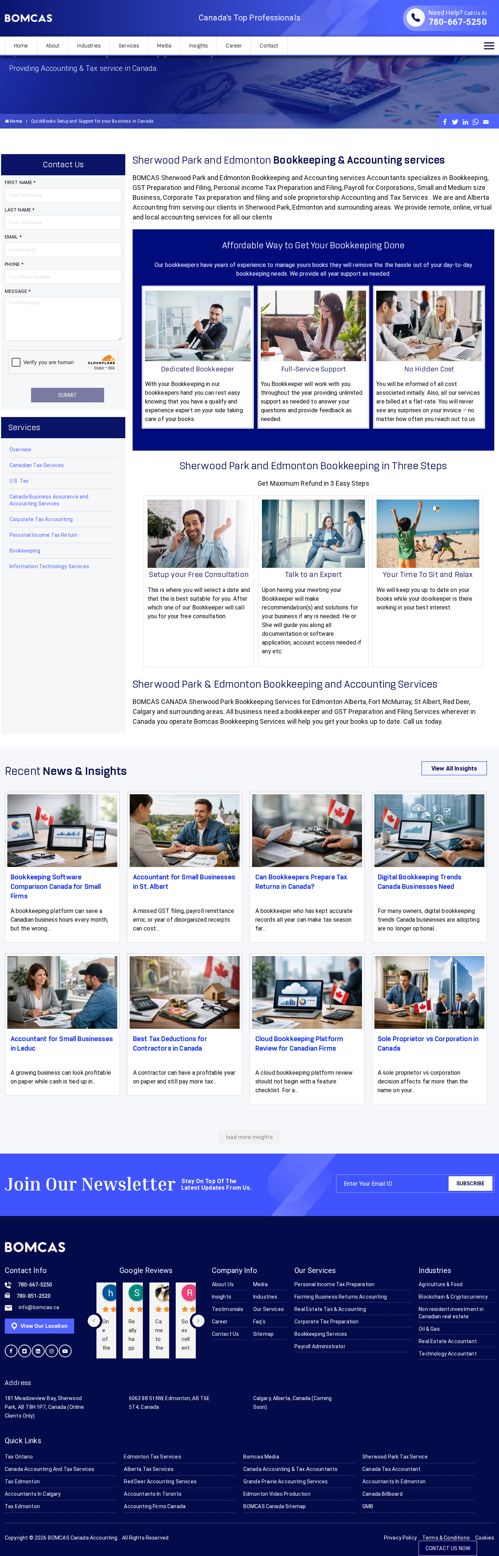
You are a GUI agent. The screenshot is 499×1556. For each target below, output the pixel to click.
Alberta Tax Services (149, 1469)
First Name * (20, 182)
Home (21, 46)
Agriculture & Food (440, 1284)
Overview (20, 449)
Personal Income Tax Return (43, 535)
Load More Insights (249, 1137)
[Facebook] (445, 121)
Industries (89, 46)
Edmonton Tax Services (152, 1457)
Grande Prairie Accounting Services (285, 1481)
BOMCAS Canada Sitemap (274, 1506)
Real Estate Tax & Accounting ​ (330, 1309)
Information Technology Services (49, 566)
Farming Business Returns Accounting (340, 1297)
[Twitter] (455, 121)
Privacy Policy (400, 1538)
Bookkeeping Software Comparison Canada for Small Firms (56, 887)
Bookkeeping (24, 551)
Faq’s (259, 1321)
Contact (269, 46)
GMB (367, 1506)
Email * (13, 237)
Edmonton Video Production (277, 1494)
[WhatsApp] (476, 121)
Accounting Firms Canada (155, 1506)
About (53, 46)
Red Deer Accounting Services (160, 1481)
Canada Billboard (382, 1494)
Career (234, 46)
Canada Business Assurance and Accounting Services (49, 500)
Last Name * (19, 210)
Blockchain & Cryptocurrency (453, 1297)
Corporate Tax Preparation (326, 1321)
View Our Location (43, 1326)
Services (129, 46)
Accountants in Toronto (153, 1494)
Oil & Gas (429, 1329)
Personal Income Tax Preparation (334, 1284)
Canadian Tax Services (36, 465)
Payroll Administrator (319, 1346)
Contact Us (225, 1334)
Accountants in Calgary (33, 1494)
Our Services (268, 1309)
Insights (198, 46)
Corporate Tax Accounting (41, 519)
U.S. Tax (18, 481)
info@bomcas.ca (39, 1307)
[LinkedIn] (465, 121)
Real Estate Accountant (448, 1341)
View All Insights (454, 768)
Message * (17, 291)
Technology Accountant (447, 1354)
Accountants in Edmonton (394, 1481)
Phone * (14, 264)
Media (164, 46)
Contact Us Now (448, 1548)
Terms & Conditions (446, 1538)
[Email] (486, 121)
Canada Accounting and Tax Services (49, 1469)
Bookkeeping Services (320, 1334)
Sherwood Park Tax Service (395, 1457)
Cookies (484, 1538)
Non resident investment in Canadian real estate (451, 1312)
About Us (223, 1284)
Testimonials (228, 1309)
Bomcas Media (261, 1457)
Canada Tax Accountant (391, 1469)
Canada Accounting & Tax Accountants (290, 1469)
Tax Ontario (19, 1457)
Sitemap (263, 1334)
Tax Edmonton (22, 1481)
